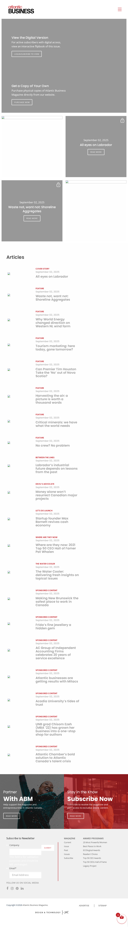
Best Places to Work (92, 846)
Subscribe (68, 858)
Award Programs (93, 838)
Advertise (84, 905)
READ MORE (96, 152)
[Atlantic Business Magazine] (18, 9)
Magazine (69, 838)
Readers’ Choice (90, 854)
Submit (48, 848)
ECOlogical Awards (91, 850)
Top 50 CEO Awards (92, 858)
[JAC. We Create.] (52, 912)
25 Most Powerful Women (95, 842)
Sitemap (102, 905)
